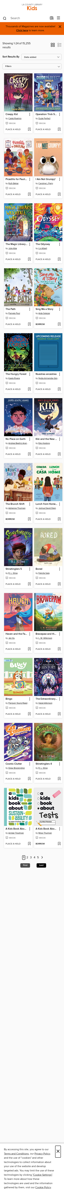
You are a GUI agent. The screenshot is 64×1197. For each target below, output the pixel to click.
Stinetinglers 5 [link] (14, 569)
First (25, 865)
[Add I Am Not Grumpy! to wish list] (59, 194)
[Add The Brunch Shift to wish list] (29, 519)
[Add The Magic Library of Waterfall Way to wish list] (29, 259)
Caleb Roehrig (14, 118)
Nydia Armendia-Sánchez (48, 378)
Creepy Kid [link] (12, 114)
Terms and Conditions (16, 1153)
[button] (53, 46)
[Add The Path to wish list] (29, 324)
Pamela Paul (14, 313)
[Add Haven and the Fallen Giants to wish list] (29, 649)
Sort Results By (10, 56)
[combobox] (25, 18)
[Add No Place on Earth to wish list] (29, 454)
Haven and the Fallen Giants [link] (17, 634)
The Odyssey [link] (43, 244)
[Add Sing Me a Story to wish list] (59, 324)
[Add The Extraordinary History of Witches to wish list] (59, 714)
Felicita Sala (44, 573)
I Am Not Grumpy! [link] (45, 179)
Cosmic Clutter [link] (14, 763)
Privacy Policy (42, 1153)
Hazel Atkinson (45, 703)
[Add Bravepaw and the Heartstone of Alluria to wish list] (59, 649)
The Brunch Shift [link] (15, 504)
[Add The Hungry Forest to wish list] (29, 389)
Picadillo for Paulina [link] (17, 179)
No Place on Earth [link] (16, 439)
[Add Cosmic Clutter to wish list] (29, 779)
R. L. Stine (13, 573)
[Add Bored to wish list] (59, 584)
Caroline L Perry (45, 183)
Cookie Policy (43, 1187)
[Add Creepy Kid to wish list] (29, 129)
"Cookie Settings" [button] (42, 1175)
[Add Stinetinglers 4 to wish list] (59, 779)
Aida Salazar (44, 313)
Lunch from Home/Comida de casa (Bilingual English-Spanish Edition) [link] (47, 504)
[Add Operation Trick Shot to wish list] (59, 129)
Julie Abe (12, 248)
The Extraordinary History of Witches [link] (47, 699)
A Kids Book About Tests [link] (47, 828)
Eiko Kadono (44, 443)
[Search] (4, 18)
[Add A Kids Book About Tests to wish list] (59, 844)
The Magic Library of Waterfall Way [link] (17, 244)
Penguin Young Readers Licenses (18, 703)
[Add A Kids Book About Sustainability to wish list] (29, 844)
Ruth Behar (13, 183)
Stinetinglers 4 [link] (44, 763)
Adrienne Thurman (16, 508)
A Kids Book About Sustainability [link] (17, 828)
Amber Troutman (16, 833)
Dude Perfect (44, 118)
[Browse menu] (58, 18)
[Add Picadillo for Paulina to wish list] (29, 194)
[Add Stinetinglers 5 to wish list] (29, 584)
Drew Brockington (16, 768)
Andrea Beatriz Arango (18, 443)
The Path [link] (11, 309)
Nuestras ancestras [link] (46, 374)
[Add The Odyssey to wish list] (59, 259)
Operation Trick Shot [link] (47, 114)
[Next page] (42, 857)
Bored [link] (39, 569)
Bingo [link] (9, 699)
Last (41, 865)
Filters (8, 66)
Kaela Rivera (14, 378)
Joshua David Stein (47, 508)
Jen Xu (11, 638)
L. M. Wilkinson (45, 638)
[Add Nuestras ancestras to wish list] (59, 389)
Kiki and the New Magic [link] (47, 439)
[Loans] (52, 19)
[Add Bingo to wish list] (29, 714)
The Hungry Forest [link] (16, 374)
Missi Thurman (45, 833)
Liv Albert (42, 248)
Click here (22, 30)
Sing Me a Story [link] (44, 309)
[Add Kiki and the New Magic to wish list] (59, 454)
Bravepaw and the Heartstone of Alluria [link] (47, 634)
